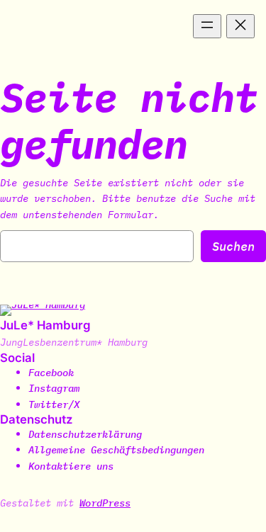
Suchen (233, 246)
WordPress (105, 502)
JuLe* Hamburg (45, 325)
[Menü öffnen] (207, 26)
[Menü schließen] (240, 26)
